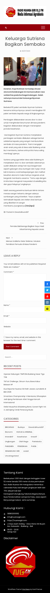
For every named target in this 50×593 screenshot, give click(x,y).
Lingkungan (10, 441)
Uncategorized (12, 455)
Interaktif (9, 436)
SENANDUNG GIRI (12, 451)
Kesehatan (22, 436)
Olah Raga (23, 441)
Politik (33, 446)
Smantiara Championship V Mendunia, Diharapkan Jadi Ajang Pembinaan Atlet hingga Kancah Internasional (25, 399)
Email (6, 316)
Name (7, 305)
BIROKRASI (9, 427)
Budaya (21, 427)
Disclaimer (11, 538)
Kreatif (34, 436)
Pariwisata (37, 441)
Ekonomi (8, 432)
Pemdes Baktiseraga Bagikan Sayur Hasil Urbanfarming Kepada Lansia (27, 226)
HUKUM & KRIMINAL (24, 432)
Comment (9, 272)
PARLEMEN (9, 446)
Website (7, 326)
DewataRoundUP (22, 212)
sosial (26, 451)
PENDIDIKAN (22, 446)
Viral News (26, 589)
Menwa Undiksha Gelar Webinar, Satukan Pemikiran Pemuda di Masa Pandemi (23, 241)
